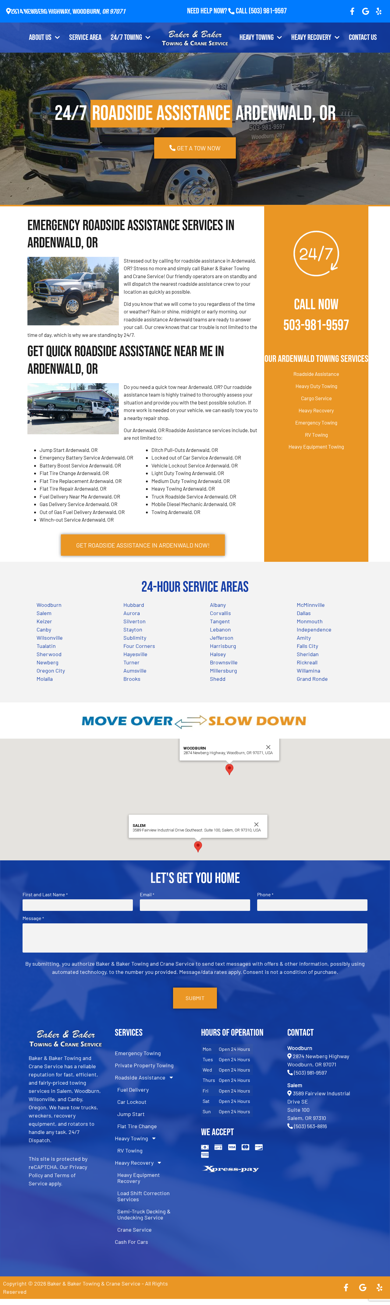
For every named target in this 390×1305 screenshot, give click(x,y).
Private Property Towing (144, 1065)
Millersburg (223, 670)
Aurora (131, 613)
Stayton (132, 629)
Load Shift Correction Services (143, 1196)
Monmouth (310, 621)
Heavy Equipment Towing (316, 446)
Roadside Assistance (316, 374)
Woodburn (49, 604)
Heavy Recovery (311, 37)
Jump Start (131, 1114)
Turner (131, 662)
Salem (44, 613)
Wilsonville (50, 637)
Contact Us (363, 37)
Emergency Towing (316, 422)
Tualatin (46, 645)
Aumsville (135, 670)
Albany (218, 604)
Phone (265, 894)
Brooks (131, 678)
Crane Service (134, 1229)
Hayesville (135, 654)
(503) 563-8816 (310, 1126)
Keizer (44, 621)
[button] (229, 769)
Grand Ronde (312, 678)
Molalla (45, 678)
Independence (314, 629)
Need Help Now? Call (218, 11)
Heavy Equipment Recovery (138, 1177)
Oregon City (51, 670)
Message (33, 918)
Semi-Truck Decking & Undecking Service (144, 1214)
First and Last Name (45, 894)
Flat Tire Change (137, 1126)
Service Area (85, 37)
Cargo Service (316, 398)
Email (147, 894)
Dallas (304, 613)
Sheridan (308, 654)
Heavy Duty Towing (316, 386)
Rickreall (307, 662)
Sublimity (134, 637)
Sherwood (49, 654)
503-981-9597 (316, 325)
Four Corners (139, 645)
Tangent (220, 621)
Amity (304, 637)
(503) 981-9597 (268, 11)
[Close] (268, 747)
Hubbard (133, 604)
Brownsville (224, 662)
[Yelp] (379, 11)
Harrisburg (223, 645)
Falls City (307, 645)
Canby (44, 629)
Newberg (47, 662)
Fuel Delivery (133, 1089)
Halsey (218, 654)
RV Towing (316, 435)
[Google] (365, 11)
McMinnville (311, 604)
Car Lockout (132, 1101)
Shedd (217, 678)
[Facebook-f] (352, 11)
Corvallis (220, 613)
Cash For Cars (131, 1241)
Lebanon (220, 629)
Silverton (134, 621)
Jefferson (221, 637)
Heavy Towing (256, 37)
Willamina (308, 670)
